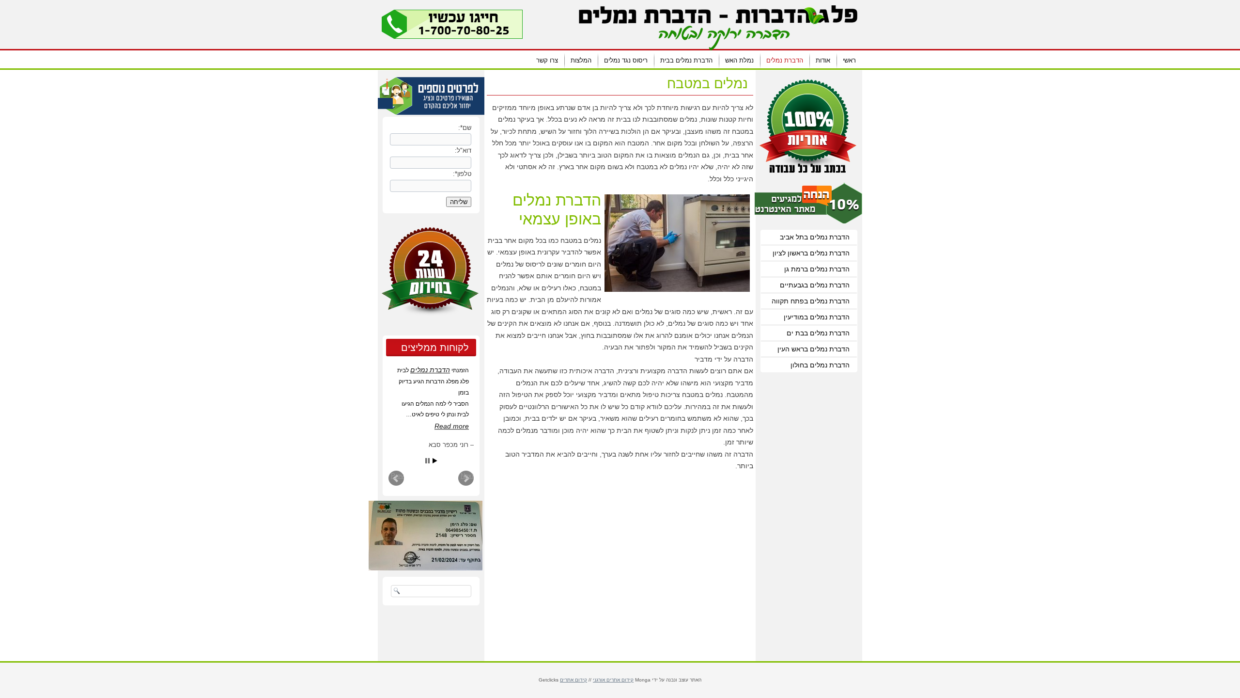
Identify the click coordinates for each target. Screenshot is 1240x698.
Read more (451, 426)
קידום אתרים (573, 679)
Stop (427, 460)
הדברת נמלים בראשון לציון (811, 253)
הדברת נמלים (784, 60)
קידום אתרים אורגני (613, 679)
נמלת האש (739, 60)
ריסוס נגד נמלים (626, 60)
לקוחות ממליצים (435, 347)
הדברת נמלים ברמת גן (817, 269)
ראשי (849, 60)
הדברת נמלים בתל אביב (815, 237)
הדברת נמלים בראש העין (813, 349)
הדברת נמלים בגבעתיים (815, 285)
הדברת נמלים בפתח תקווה (811, 301)
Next (467, 475)
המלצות (581, 60)
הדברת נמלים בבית (686, 60)
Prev (397, 475)
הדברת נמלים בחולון (820, 365)
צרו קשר (547, 60)
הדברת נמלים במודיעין (817, 317)
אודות (823, 60)
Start (435, 460)
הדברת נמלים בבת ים (818, 333)
